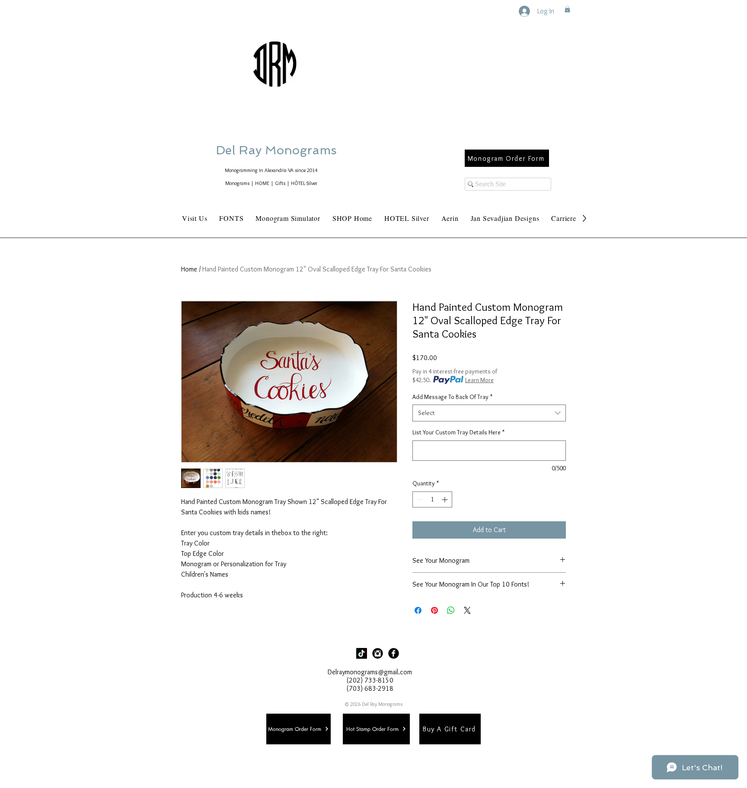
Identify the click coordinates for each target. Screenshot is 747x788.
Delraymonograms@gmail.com (370, 672)
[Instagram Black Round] (377, 653)
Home (189, 269)
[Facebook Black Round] (393, 653)
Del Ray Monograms (304, 150)
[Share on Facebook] (418, 610)
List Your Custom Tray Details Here (458, 432)
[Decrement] (419, 499)
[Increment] (445, 499)
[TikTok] (361, 653)
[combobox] (489, 413)
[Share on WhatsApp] (451, 610)
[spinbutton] (432, 499)
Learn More (479, 380)
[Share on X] (467, 610)
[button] (567, 9)
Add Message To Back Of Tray (452, 397)
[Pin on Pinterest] (434, 610)
